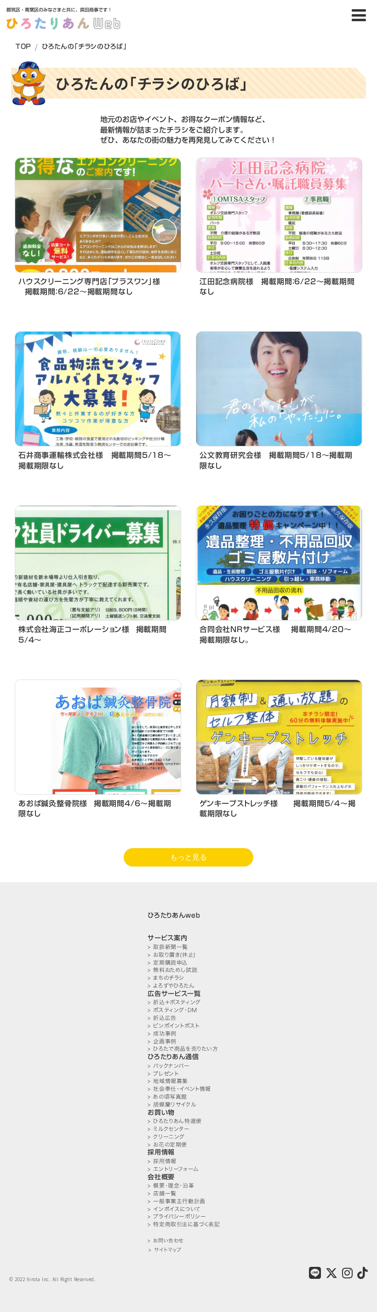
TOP (23, 46)
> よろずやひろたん (171, 986)
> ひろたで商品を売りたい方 (183, 1049)
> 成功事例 (162, 1033)
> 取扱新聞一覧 (168, 947)
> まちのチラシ (166, 978)
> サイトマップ (165, 1250)
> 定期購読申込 (168, 962)
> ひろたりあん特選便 (175, 1121)
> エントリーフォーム (173, 1169)
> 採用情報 (162, 1161)
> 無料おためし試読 (172, 970)
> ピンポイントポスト (174, 1026)
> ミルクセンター (168, 1129)
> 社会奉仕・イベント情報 (179, 1089)
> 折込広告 (162, 1018)
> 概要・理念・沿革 (171, 1185)
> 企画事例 (162, 1041)
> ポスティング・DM (172, 1010)
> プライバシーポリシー (177, 1216)
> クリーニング (166, 1137)
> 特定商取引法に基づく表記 (184, 1224)
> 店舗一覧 (162, 1193)
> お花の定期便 (167, 1144)
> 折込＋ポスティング (174, 1002)
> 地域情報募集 (168, 1081)
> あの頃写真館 (167, 1097)
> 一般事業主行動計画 (177, 1201)
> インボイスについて (174, 1209)
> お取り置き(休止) (172, 955)
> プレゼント (163, 1074)
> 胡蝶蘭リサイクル (172, 1104)
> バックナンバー (168, 1066)
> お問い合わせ (165, 1240)
